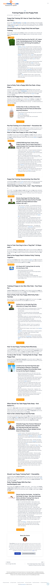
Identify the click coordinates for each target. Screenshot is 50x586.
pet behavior (28, 336)
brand (33, 93)
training (19, 22)
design (29, 169)
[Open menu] (48, 3)
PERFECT (20, 54)
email (33, 550)
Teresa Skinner (10, 15)
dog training (22, 206)
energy (21, 182)
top (33, 151)
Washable (30, 435)
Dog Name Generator (36, 582)
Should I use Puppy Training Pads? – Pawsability (23, 474)
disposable (29, 69)
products (19, 337)
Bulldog (40, 328)
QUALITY (22, 164)
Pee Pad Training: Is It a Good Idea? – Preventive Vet (24, 125)
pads (17, 25)
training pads (24, 90)
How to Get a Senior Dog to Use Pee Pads (21, 413)
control (11, 24)
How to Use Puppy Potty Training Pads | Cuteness (23, 96)
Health (41, 477)
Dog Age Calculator (6, 582)
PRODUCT (20, 330)
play (37, 445)
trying (12, 360)
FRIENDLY (20, 46)
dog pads (34, 441)
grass (32, 54)
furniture (39, 437)
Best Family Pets (23, 584)
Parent (25, 381)
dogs (13, 26)
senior (17, 417)
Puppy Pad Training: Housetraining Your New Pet (23, 179)
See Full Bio (18, 553)
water (32, 62)
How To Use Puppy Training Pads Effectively (22, 347)
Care (19, 332)
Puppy (14, 22)
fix (7, 26)
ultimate (19, 434)
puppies (25, 60)
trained (34, 137)
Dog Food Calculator (20, 582)
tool (28, 98)
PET (22, 74)
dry (26, 443)
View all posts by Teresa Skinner (28, 553)
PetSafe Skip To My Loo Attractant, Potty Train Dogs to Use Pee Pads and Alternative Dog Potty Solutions (28, 108)
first (22, 181)
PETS (24, 46)
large (19, 169)
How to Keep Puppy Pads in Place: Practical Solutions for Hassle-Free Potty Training (35, 564)
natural (39, 435)
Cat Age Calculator (13, 582)
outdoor (8, 130)
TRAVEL (24, 521)
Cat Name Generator (44, 582)
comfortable (30, 226)
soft (34, 58)
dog (25, 22)
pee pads (22, 113)
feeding (30, 259)
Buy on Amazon (20, 81)
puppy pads (15, 34)
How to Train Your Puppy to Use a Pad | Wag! (22, 132)
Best (9, 37)
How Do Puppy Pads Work (11, 563)
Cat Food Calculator (28, 582)
